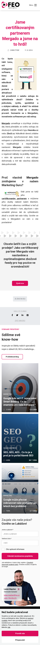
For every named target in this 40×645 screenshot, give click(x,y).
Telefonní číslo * (6, 538)
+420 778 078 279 (10, 598)
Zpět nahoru (20, 321)
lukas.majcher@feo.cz (12, 595)
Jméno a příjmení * (7, 530)
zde (9, 627)
